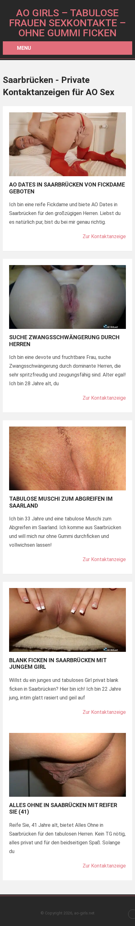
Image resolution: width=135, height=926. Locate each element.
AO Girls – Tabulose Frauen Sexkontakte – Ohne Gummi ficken (67, 23)
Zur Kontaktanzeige (104, 236)
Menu (24, 48)
